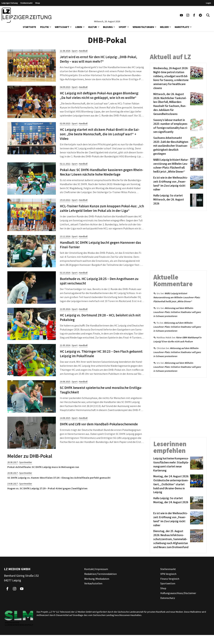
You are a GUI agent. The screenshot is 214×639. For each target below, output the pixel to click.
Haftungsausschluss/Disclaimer (178, 593)
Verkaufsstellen (93, 583)
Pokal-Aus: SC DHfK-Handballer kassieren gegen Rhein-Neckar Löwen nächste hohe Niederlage (101, 172)
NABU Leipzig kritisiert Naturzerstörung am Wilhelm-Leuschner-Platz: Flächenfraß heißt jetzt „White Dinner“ (176, 297)
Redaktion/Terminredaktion (100, 574)
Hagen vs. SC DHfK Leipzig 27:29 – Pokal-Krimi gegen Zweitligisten (47, 488)
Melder (164, 27)
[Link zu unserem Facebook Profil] (194, 15)
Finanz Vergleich (169, 578)
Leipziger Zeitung (10, 3)
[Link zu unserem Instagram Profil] (188, 15)
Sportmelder (25, 462)
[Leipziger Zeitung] (26, 15)
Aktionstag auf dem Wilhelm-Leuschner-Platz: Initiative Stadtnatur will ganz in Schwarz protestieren (177, 312)
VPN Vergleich (168, 574)
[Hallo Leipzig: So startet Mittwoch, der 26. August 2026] (196, 200)
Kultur (92, 27)
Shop (37, 3)
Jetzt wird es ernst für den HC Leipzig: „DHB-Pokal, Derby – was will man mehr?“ (98, 59)
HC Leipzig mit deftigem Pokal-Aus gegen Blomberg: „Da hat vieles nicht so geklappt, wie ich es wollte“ (99, 95)
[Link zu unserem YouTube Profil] (181, 15)
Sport (122, 27)
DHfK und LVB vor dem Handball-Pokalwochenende (99, 424)
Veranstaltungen (143, 27)
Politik (44, 27)
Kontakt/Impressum (96, 569)
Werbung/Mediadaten (96, 578)
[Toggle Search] (208, 15)
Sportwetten (167, 583)
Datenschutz (167, 598)
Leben (78, 27)
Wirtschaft (62, 27)
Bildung (108, 27)
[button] (50, 27)
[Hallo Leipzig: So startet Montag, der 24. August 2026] (196, 502)
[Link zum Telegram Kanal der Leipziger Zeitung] (200, 15)
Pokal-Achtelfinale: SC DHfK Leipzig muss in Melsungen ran (43, 467)
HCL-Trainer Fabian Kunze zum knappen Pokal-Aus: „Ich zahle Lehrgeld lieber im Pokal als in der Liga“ (102, 208)
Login (208, 3)
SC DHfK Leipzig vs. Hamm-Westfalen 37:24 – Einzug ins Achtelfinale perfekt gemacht (59, 477)
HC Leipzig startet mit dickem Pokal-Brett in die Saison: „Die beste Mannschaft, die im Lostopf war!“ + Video (99, 134)
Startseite (29, 27)
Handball (83, 50)
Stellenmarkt (26, 3)
